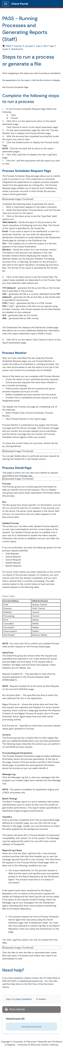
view (38, 46)
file (45, 46)
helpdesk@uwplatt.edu (31, 981)
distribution (17, 49)
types (5, 49)
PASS (8, 46)
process (29, 46)
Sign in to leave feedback (19, 999)
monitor (18, 46)
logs (52, 46)
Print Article (16, 1009)
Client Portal (19, 4)
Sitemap (54, 1044)
